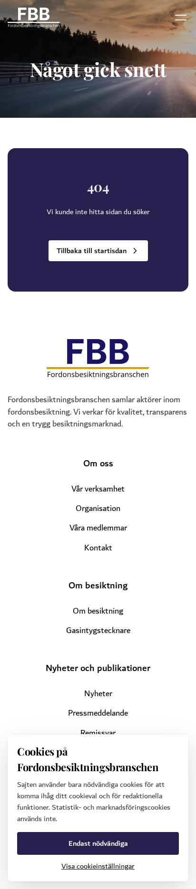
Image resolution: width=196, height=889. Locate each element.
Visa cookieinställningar (98, 866)
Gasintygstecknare (98, 630)
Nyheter (98, 693)
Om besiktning (98, 611)
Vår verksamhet (98, 489)
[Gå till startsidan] (34, 18)
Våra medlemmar (98, 528)
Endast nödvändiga (98, 843)
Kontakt (98, 548)
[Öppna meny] (180, 17)
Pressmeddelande (98, 713)
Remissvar (98, 733)
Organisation (98, 508)
